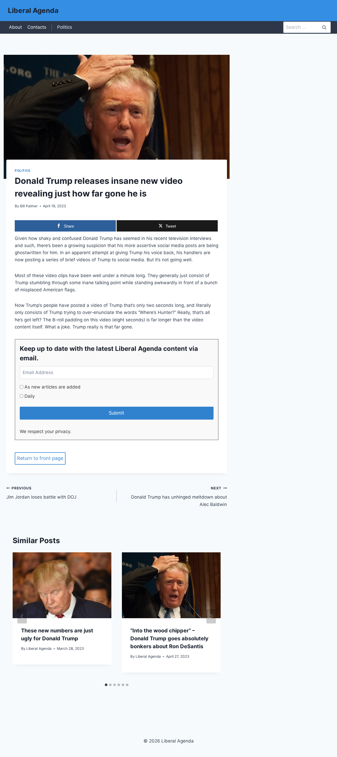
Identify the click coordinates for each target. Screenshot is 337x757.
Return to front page (40, 458)
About (15, 27)
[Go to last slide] (22, 616)
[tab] (106, 685)
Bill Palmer (29, 206)
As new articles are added (52, 387)
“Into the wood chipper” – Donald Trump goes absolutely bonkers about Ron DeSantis (169, 638)
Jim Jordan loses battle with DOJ (41, 493)
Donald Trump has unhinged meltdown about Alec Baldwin (179, 496)
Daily (29, 396)
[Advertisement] (281, 138)
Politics (64, 27)
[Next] (211, 616)
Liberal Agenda (39, 648)
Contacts (36, 27)
